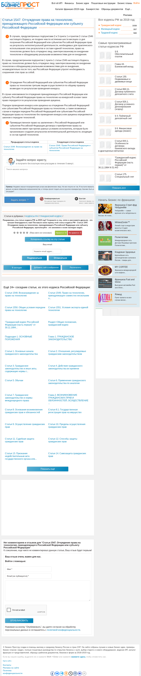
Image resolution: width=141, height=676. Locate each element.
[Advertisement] (47, 507)
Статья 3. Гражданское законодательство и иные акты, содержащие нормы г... (21, 368)
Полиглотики (121, 237)
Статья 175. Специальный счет (124, 175)
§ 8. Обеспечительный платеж (124, 54)
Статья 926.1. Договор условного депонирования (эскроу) (124, 105)
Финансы (69, 3)
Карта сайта (7, 661)
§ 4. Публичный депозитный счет (123, 117)
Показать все (119, 188)
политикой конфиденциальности (63, 630)
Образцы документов (112, 9)
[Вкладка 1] (99, 312)
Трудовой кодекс (109, 33)
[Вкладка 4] (114, 312)
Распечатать (75, 267)
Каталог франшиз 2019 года (69, 9)
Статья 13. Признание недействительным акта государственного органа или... (21, 456)
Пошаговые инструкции (103, 3)
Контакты (7, 665)
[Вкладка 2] (106, 312)
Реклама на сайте (11, 668)
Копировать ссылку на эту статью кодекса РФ (48, 240)
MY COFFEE (121, 267)
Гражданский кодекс (111, 25)
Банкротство (92, 9)
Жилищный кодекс (110, 29)
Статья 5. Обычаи (14, 380)
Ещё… (128, 9)
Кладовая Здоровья (125, 252)
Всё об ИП (57, 3)
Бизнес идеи (82, 3)
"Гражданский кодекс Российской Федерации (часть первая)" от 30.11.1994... (22, 325)
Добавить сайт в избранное (46, 267)
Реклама (127, 15)
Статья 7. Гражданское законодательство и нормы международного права (18, 398)
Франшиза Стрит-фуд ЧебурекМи (126, 206)
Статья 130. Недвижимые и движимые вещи (123, 79)
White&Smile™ (122, 222)
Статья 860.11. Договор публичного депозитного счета (125, 91)
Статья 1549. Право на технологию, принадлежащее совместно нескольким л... (68, 296)
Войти (135, 3)
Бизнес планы (125, 3)
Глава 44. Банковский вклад (124, 65)
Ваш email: (47, 244)
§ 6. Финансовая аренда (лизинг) (123, 129)
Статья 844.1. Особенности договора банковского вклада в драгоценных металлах (116, 146)
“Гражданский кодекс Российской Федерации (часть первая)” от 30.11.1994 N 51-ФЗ (117, 162)
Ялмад (118, 294)
